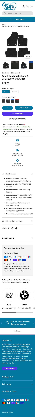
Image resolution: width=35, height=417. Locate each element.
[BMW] (24, 295)
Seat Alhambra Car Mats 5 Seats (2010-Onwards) (15, 26)
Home (3, 24)
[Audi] (8, 295)
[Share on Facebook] (12, 228)
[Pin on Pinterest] (16, 228)
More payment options (17, 119)
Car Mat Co (5, 73)
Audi (9, 305)
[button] (27, 6)
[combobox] (17, 13)
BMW (24, 305)
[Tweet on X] (8, 228)
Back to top (17, 331)
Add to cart (23, 108)
